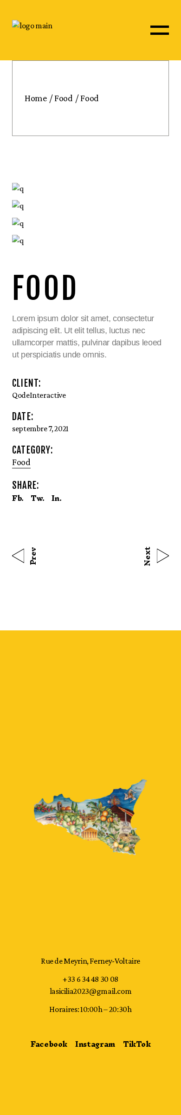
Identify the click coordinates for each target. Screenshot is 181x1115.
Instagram (95, 1044)
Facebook (49, 1044)
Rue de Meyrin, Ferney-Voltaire (90, 961)
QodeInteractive (39, 395)
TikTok (137, 1044)
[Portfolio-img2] (90, 206)
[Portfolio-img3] (90, 223)
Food (21, 462)
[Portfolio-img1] (90, 188)
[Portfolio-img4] (90, 240)
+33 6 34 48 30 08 (90, 979)
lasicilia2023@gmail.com (91, 991)
